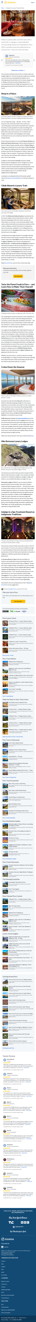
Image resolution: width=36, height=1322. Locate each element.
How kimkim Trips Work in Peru (17, 882)
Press (2, 1292)
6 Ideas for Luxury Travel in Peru (18, 641)
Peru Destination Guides (9, 859)
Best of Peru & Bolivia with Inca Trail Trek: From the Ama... (20, 951)
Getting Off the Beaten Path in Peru (19, 810)
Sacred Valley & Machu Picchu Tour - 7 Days (21, 770)
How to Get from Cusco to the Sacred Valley (21, 1013)
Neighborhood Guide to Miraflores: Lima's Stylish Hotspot (20, 845)
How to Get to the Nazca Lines (17, 1000)
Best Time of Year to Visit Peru (17, 783)
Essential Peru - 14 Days (15, 756)
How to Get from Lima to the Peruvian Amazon (19, 1034)
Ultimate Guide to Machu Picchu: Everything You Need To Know (21, 824)
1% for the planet (5, 1312)
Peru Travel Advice (8, 696)
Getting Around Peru (8, 1048)
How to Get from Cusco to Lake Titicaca (20, 993)
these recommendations (14, 178)
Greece (3, 1261)
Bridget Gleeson (13, 589)
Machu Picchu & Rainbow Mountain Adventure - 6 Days (18, 764)
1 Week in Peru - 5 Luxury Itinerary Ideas (20, 634)
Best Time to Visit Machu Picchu (17, 790)
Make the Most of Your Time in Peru (13, 736)
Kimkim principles (5, 1289)
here (32, 436)
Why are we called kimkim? (8, 1310)
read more (17, 63)
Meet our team (5, 1281)
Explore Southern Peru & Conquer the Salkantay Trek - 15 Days (19, 937)
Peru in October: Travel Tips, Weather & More (20, 927)
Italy (2, 1264)
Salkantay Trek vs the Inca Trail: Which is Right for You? (20, 669)
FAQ (2, 1304)
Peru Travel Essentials (9, 818)
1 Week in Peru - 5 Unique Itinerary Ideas (20, 716)
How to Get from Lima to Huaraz (18, 1041)
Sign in (33, 2)
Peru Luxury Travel (8, 655)
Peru (2, 8)
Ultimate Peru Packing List (16, 661)
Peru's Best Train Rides (15, 689)
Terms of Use (22, 1317)
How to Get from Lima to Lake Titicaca (19, 1007)
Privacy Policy (4, 1319)
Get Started (18, 276)
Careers (3, 1287)
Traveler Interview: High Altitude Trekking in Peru (21, 872)
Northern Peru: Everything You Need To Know (20, 831)
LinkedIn (6, 1247)
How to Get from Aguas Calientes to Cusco (20, 1027)
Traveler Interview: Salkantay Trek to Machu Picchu (21, 865)
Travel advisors (5, 1298)
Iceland (3, 1266)
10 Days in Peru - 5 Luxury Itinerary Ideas (20, 621)
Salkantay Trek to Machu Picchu (17, 749)
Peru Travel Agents (14, 889)
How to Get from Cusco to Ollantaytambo (20, 979)
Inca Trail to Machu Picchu (16, 743)
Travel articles (5, 1307)
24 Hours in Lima (13, 851)
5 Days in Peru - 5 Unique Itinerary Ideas (20, 709)
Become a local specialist (7, 1295)
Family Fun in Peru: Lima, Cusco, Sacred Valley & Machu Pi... (19, 944)
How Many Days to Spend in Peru (18, 702)
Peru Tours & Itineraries (9, 777)
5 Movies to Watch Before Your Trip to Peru (21, 675)
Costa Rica (4, 1275)
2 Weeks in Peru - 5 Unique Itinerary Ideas (20, 729)
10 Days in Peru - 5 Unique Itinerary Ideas (20, 723)
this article (7, 263)
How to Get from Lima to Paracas (18, 1020)
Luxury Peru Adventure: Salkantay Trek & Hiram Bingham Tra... (20, 965)
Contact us (4, 1284)
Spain (2, 1272)
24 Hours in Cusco (14, 838)
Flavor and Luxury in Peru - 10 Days (18, 648)
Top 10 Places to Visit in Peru (17, 797)
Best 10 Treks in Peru (15, 906)
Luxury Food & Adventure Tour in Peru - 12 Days (20, 958)
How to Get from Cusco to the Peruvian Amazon (20, 987)
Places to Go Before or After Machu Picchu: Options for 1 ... (21, 682)
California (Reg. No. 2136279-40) (8, 1252)
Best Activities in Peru (15, 804)
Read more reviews (17, 70)
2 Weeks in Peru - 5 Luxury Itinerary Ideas (20, 628)
